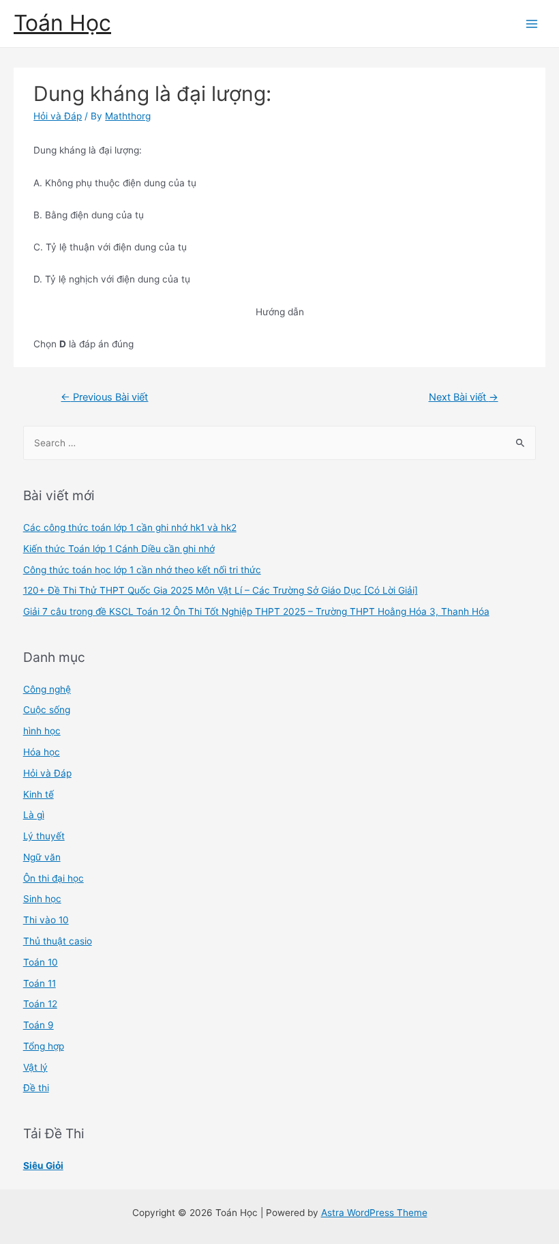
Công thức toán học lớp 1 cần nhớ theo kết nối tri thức (142, 569)
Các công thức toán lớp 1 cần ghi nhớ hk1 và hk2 (130, 527)
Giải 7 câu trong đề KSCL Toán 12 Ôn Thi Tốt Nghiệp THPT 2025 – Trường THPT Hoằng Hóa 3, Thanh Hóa (256, 611)
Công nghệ (47, 689)
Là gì (33, 814)
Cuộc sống (46, 709)
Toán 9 (38, 1024)
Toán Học (62, 23)
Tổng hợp (43, 1046)
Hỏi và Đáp (57, 116)
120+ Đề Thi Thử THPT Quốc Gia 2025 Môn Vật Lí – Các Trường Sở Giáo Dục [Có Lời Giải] (220, 590)
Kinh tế (38, 794)
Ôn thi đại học (53, 878)
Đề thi (36, 1087)
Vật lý (35, 1067)
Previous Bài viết (104, 397)
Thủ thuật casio (57, 941)
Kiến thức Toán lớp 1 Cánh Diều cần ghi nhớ (119, 548)
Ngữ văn (42, 857)
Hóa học (41, 752)
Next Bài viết (463, 397)
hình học (42, 730)
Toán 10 (40, 962)
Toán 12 (40, 1003)
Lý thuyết (44, 835)
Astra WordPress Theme (374, 1212)
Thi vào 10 (46, 919)
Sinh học (42, 898)
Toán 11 (39, 983)
